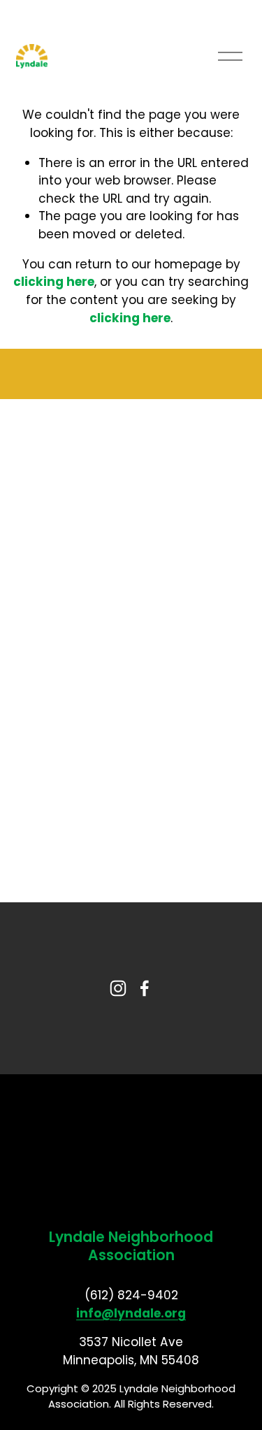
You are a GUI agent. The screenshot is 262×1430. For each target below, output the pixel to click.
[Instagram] (118, 988)
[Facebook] (144, 988)
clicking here (53, 281)
